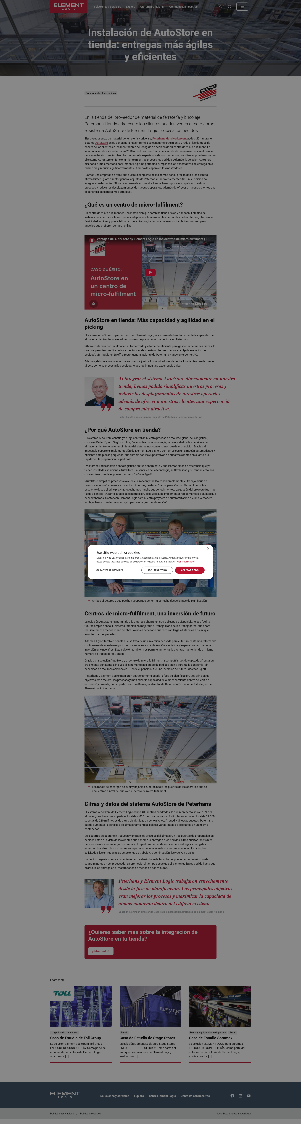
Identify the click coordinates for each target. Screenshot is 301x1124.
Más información (186, 561)
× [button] (208, 548)
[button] (109, 570)
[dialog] (150, 562)
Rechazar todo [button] (157, 570)
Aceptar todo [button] (190, 570)
